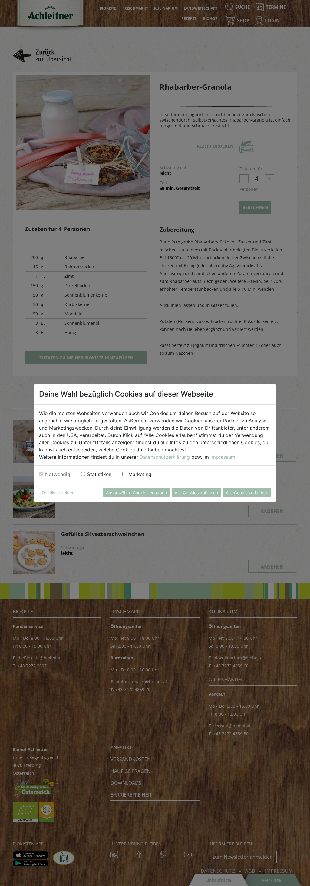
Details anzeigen (58, 492)
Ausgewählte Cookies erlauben (136, 492)
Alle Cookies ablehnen (196, 492)
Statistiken (99, 474)
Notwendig (57, 474)
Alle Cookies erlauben (247, 492)
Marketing (139, 474)
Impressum (222, 457)
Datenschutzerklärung (165, 457)
